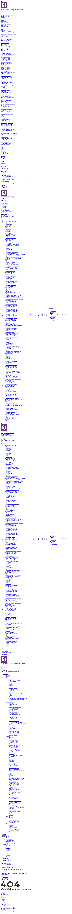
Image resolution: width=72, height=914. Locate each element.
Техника (11, 818)
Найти (2, 912)
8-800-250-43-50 (5, 168)
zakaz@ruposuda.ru (6, 181)
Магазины (3, 896)
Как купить (9, 839)
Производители (4, 894)
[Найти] (2, 12)
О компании (3, 892)
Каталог (8, 676)
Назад (9, 675)
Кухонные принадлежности (15, 804)
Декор (10, 826)
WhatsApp (5, 187)
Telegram (5, 186)
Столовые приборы (13, 728)
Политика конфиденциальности (10, 908)
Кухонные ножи (13, 704)
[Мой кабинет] (1, 649)
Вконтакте (5, 185)
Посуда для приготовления (15, 680)
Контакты (3, 897)
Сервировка (12, 776)
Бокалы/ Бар (12, 788)
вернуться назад (4, 890)
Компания (8, 846)
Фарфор (11, 738)
